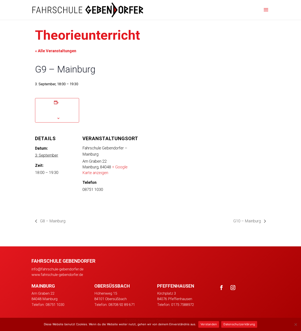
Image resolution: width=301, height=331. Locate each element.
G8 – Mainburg (52, 221)
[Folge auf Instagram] (233, 287)
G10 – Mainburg (247, 221)
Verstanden (209, 324)
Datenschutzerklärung (239, 324)
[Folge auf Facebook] (221, 287)
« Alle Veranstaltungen (55, 50)
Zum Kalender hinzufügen (57, 110)
